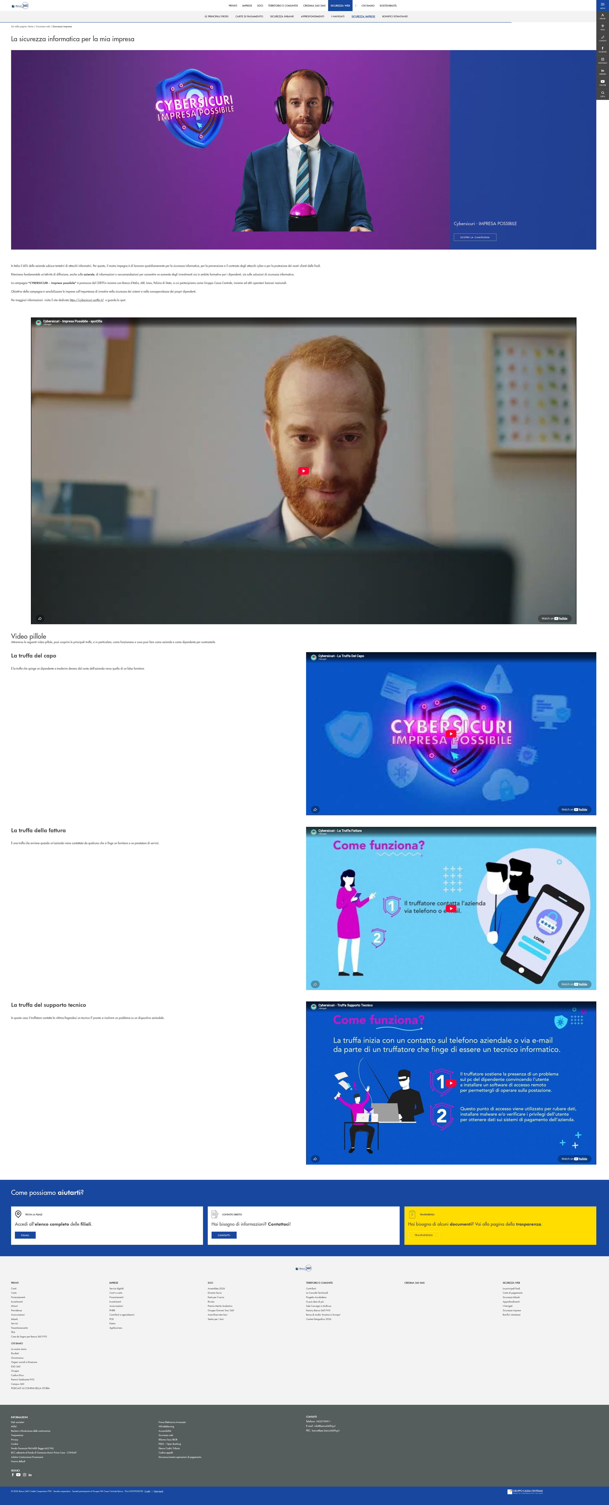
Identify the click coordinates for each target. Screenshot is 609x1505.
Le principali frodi (511, 1288)
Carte (13, 1292)
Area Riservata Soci (217, 1314)
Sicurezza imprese (512, 1310)
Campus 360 (17, 1383)
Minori (14, 1305)
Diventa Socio (215, 1292)
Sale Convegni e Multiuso (318, 1305)
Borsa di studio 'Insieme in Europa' (323, 1314)
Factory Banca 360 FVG (318, 1310)
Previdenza (16, 1310)
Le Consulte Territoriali (317, 1292)
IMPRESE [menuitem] (247, 5)
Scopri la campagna (478, 238)
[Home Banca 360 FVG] (20, 5)
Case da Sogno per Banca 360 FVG (29, 1336)
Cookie (14, 1443)
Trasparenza (17, 1435)
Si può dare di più (315, 1301)
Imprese (113, 1282)
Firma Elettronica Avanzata (172, 1422)
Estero (112, 1323)
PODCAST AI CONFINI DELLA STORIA (30, 1388)
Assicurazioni (18, 1314)
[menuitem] (217, 16)
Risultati (15, 1353)
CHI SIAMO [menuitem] (368, 5)
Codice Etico (17, 1375)
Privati (15, 1282)
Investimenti (17, 1301)
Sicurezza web (43, 26)
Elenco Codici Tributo (181, 1448)
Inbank (14, 1319)
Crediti (147, 1491)
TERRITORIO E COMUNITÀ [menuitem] (283, 5)
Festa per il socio (216, 1297)
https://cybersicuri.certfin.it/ (87, 300)
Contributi (311, 1288)
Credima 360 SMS (414, 1282)
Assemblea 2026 (216, 1288)
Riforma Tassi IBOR (180, 1439)
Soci (210, 1282)
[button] (602, 5)
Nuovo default (18, 1461)
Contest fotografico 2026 (318, 1319)
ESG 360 (15, 1366)
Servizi (14, 1323)
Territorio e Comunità (319, 1282)
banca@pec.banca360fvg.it (326, 1430)
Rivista (211, 1301)
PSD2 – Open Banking (182, 1443)
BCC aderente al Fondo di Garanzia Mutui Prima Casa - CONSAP (55, 1452)
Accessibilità (165, 1430)
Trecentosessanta (19, 1327)
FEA (13, 1332)
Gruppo (15, 1370)
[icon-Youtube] (18, 1474)
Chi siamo (17, 1343)
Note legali (158, 1491)
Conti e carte (115, 1292)
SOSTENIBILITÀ (388, 5)
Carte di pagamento (513, 1292)
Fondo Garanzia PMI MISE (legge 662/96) (44, 1448)
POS (111, 1319)
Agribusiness (115, 1327)
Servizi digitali (116, 1288)
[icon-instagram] (24, 1474)
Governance (17, 1357)
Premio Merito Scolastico (220, 1305)
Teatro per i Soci (216, 1319)
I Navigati (508, 1305)
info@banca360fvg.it (324, 1425)
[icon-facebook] (13, 1474)
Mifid (13, 1426)
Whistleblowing (178, 1426)
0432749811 (323, 1421)
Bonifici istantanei (512, 1314)
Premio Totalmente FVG (22, 1379)
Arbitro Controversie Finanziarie (39, 1457)
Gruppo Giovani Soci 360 (221, 1310)
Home (30, 26)
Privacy (14, 1439)
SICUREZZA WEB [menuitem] (340, 5)
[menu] (312, 5)
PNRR (112, 1310)
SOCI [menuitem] (260, 5)
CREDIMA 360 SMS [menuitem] (314, 5)
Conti (13, 1288)
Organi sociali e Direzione (24, 1362)
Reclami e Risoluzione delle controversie (30, 1430)
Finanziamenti (18, 1297)
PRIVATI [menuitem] (233, 5)
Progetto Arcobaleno (316, 1297)
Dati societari (17, 1422)
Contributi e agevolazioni (121, 1314)
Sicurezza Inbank (511, 1297)
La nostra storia (18, 1349)
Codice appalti (166, 1452)
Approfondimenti (511, 1301)
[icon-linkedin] (30, 1474)
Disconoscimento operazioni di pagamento (180, 1457)
